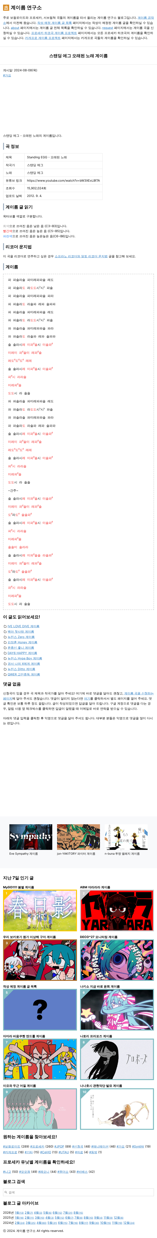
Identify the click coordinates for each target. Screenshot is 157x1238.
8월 (78, 1212)
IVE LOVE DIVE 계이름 (23, 626)
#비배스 (82, 1172)
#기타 (29, 1152)
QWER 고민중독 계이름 (24, 674)
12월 (118, 1217)
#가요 (7, 75)
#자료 (79, 1152)
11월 (108, 1217)
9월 (98, 1217)
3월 (39, 1217)
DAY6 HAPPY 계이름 (22, 653)
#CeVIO (45, 1152)
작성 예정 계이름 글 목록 (54, 23)
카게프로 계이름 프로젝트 (43, 38)
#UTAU (64, 1152)
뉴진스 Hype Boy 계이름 (25, 658)
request (107, 28)
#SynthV (138, 1146)
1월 (19, 1212)
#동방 (93, 1152)
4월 (38, 1212)
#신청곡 (77, 1146)
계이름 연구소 (26, 7)
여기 (87, 698)
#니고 (7, 1172)
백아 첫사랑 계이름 (21, 631)
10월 (105, 1223)
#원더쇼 (63, 1172)
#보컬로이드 (11, 1146)
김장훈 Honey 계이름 (22, 642)
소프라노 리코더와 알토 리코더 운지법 (81, 256)
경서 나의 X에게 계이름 (24, 664)
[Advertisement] (32, 105)
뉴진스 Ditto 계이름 (21, 669)
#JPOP (59, 1146)
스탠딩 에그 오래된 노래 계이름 (78, 55)
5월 (47, 1212)
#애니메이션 (100, 1146)
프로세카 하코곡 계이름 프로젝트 (54, 33)
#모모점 (24, 1172)
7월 (68, 1212)
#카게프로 (10, 1152)
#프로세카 (37, 1146)
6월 (57, 1212)
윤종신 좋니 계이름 (21, 647)
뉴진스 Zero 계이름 (21, 637)
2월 (29, 1212)
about (15, 28)
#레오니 (43, 1172)
